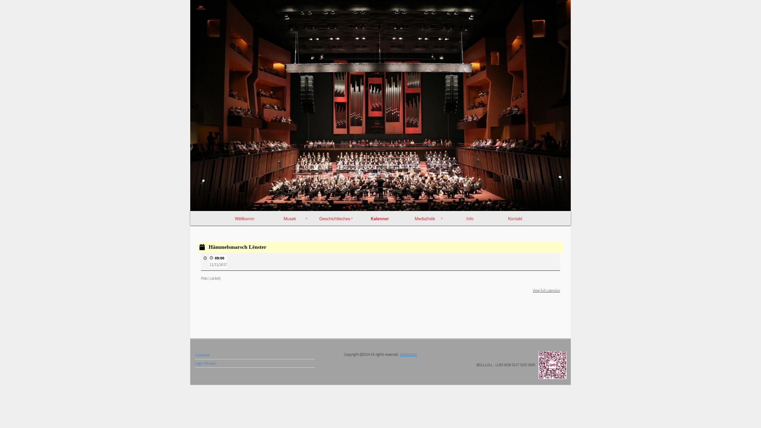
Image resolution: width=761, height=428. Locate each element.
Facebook (202, 355)
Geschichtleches (334, 218)
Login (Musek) (205, 363)
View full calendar (546, 290)
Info (470, 218)
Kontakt (515, 218)
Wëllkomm (244, 218)
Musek (290, 218)
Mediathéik (425, 218)
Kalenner (380, 218)
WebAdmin (408, 354)
